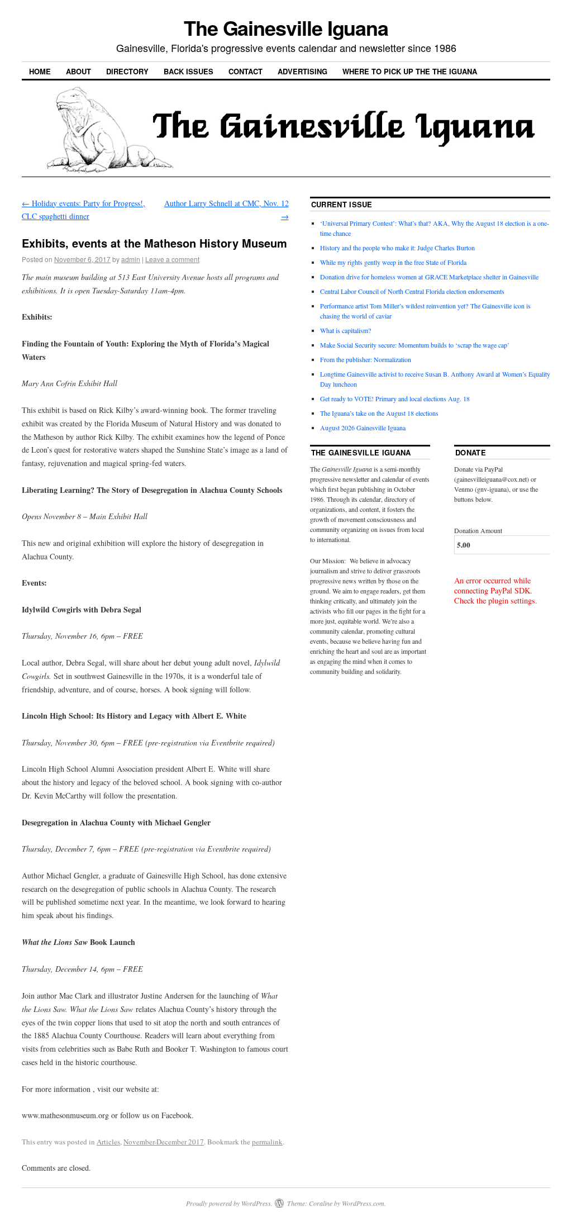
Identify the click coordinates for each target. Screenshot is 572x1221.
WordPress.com (363, 1203)
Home (40, 71)
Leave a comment (172, 259)
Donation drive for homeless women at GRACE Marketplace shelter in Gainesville (429, 276)
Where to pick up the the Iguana (409, 71)
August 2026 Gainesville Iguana (363, 427)
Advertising (302, 71)
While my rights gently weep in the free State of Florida (395, 262)
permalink (267, 1142)
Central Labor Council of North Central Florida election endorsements (412, 291)
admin (130, 259)
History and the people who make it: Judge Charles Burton (397, 247)
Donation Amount (478, 530)
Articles (108, 1142)
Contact (245, 71)
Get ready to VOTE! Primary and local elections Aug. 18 (395, 398)
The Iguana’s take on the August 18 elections (379, 412)
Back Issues (188, 71)
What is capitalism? (345, 330)
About (78, 71)
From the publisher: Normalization (365, 359)
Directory (127, 71)
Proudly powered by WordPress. (229, 1203)
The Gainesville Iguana (286, 27)
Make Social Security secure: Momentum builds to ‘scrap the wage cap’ (414, 344)
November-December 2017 (163, 1142)
